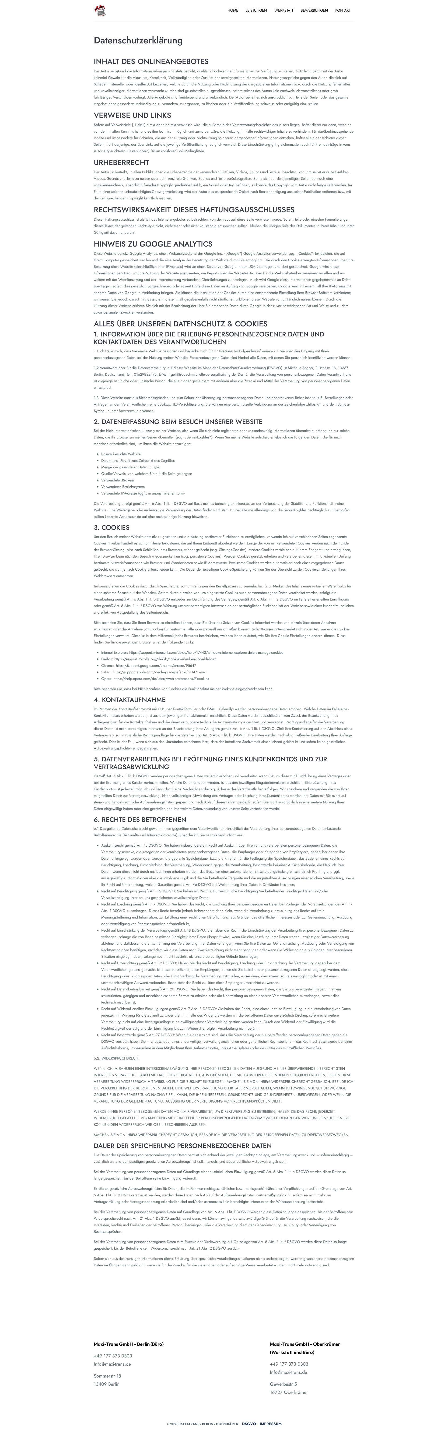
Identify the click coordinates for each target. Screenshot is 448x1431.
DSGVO (249, 1424)
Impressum (271, 1424)
